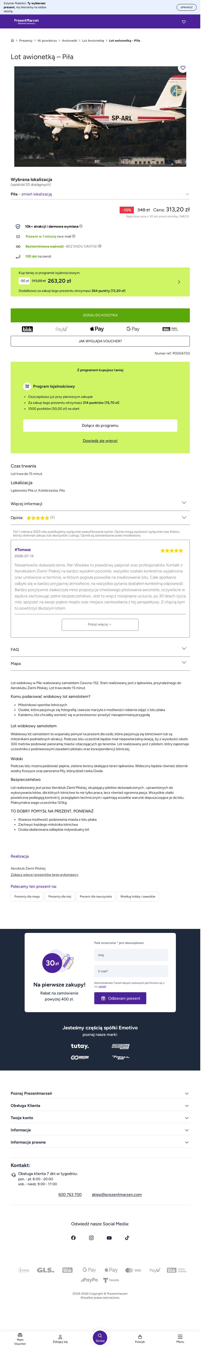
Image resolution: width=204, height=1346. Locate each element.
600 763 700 (70, 1194)
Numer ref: (163, 353)
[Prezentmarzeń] (26, 22)
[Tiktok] (127, 1238)
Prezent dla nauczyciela (96, 896)
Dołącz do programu (100, 425)
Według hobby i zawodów (137, 896)
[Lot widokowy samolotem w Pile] (100, 116)
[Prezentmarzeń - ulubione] (184, 22)
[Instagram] (91, 1238)
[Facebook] (73, 1238)
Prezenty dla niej (60, 896)
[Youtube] (109, 1238)
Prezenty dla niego (27, 896)
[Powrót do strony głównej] (12, 40)
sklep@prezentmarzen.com (117, 1194)
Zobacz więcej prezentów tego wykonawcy (44, 875)
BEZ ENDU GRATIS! (81, 246)
